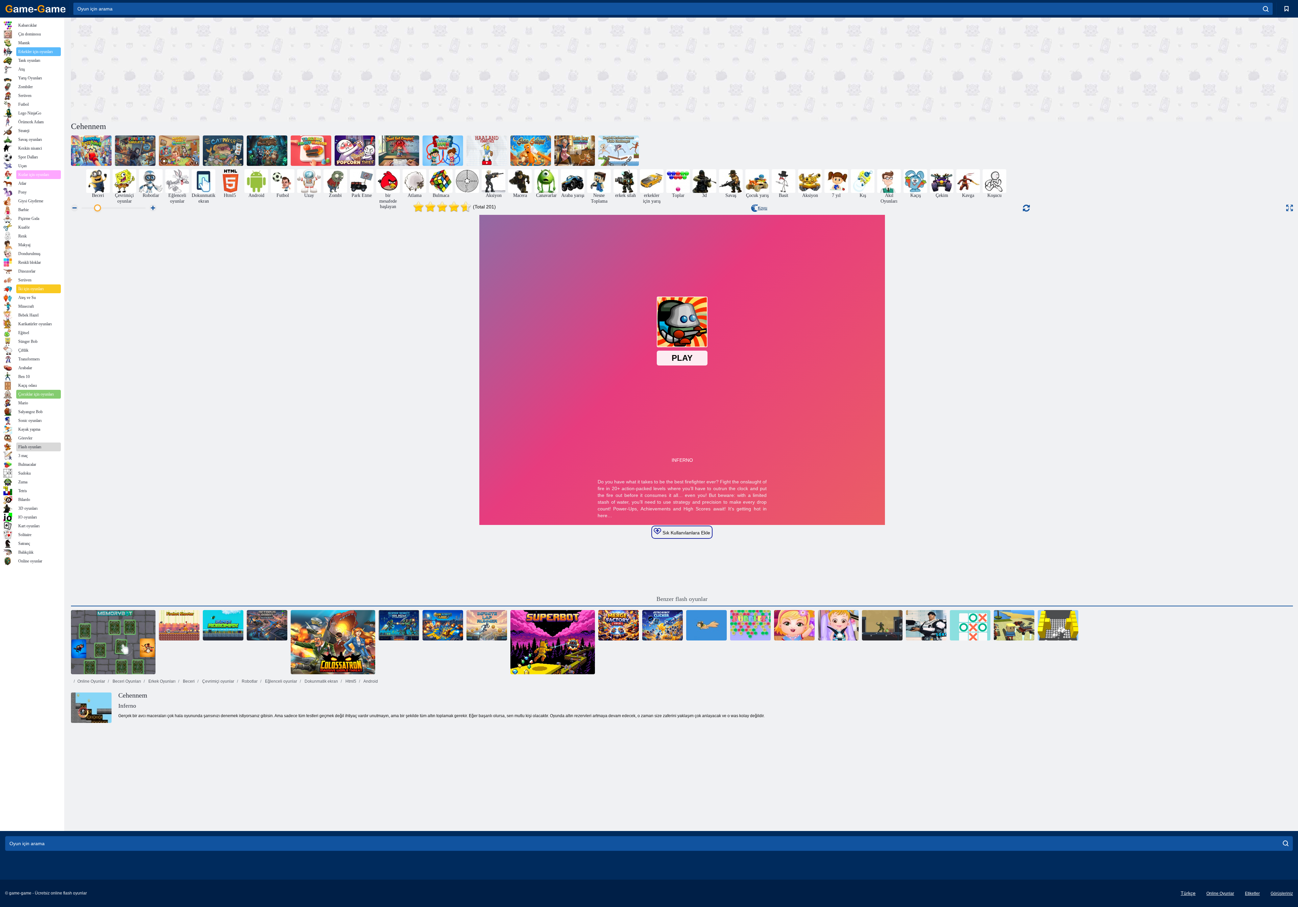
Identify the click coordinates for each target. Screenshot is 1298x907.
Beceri (188, 681)
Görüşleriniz (1282, 893)
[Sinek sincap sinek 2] (706, 625)
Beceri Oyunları (126, 681)
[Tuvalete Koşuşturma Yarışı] (443, 150)
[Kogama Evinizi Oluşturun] (1014, 625)
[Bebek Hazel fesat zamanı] (794, 625)
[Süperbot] (552, 642)
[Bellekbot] (113, 642)
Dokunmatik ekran (321, 681)
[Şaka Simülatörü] (135, 150)
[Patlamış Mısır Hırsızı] (355, 150)
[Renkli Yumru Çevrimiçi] (1058, 625)
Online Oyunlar (91, 681)
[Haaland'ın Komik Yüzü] (486, 150)
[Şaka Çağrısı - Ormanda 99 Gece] (267, 150)
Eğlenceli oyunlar (280, 681)
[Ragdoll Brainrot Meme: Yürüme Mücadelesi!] (618, 150)
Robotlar (249, 681)
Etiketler (1252, 893)
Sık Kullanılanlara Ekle (685, 532)
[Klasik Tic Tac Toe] (970, 625)
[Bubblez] (750, 625)
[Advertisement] (376, 68)
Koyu (762, 208)
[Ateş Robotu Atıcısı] (179, 625)
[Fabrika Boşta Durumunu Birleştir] (618, 625)
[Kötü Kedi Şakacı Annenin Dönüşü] (574, 150)
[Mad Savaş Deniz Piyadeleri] (926, 625)
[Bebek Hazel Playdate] (838, 625)
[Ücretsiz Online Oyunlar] (35, 8)
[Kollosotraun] (333, 642)
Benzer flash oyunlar (681, 599)
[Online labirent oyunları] (467, 181)
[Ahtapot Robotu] (267, 625)
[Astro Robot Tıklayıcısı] (662, 625)
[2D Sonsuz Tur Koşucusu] (486, 625)
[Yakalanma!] (399, 150)
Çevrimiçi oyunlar (217, 681)
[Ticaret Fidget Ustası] (311, 150)
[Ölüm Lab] (882, 625)
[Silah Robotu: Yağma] (443, 625)
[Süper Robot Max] (223, 625)
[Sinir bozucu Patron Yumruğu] (91, 150)
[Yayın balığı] (223, 150)
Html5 (350, 681)
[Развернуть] (1289, 208)
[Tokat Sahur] (530, 150)
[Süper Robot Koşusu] (399, 625)
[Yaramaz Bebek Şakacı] (179, 150)
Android (370, 681)
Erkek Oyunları (161, 681)
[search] (1265, 8)
